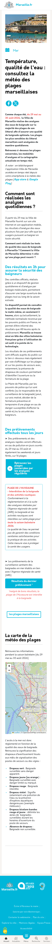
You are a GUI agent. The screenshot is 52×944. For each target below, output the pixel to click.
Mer (15, 50)
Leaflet (17, 733)
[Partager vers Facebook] (9, 103)
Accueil (6, 941)
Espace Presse (43, 923)
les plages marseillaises (24, 614)
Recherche (36, 941)
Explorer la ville (9, 923)
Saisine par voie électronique (26, 912)
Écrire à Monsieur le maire (26, 906)
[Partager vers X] (15, 103)
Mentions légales (27, 923)
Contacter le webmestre (19, 917)
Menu (26, 941)
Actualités (16, 941)
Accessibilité (26, 929)
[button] (21, 708)
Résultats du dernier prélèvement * (24, 583)
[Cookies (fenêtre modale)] (5, 931)
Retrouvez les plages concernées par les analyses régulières (23, 468)
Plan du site (38, 917)
